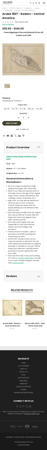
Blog (23, 375)
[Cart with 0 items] (39, 3)
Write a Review (8, 24)
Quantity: (23, 113)
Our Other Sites (23, 378)
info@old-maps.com (31, 414)
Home (23, 363)
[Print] (12, 136)
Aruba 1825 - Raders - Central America (12, 324)
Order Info (23, 384)
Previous (2, 304)
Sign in (19, 387)
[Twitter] (15, 136)
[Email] (8, 136)
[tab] (23, 147)
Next (44, 304)
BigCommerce (27, 442)
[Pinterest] (23, 136)
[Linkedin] (19, 136)
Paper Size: (23, 105)
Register (27, 387)
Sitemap (23, 390)
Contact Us (23, 372)
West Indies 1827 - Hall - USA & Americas (35, 324)
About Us (23, 369)
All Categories (23, 366)
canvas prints (18, 263)
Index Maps (23, 381)
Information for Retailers (23, 393)
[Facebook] (4, 136)
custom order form (26, 258)
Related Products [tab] (22, 290)
